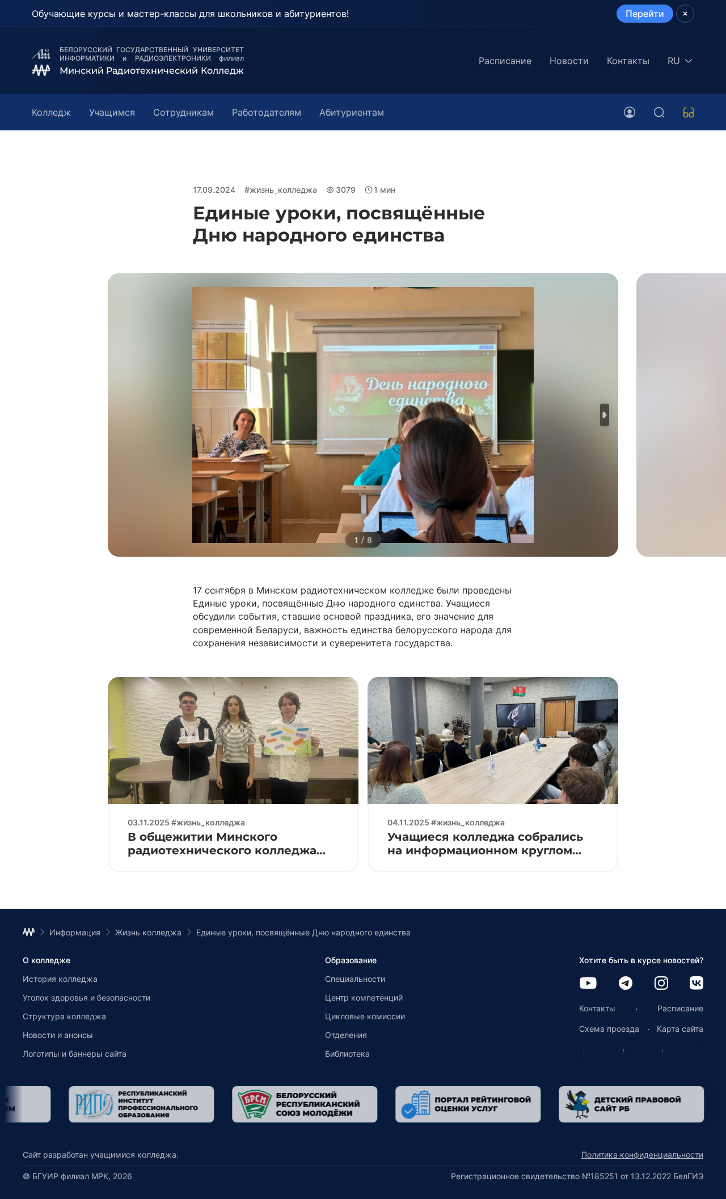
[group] (186, 1104)
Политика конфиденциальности (642, 1154)
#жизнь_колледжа (280, 189)
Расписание (505, 60)
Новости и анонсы (58, 1035)
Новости (569, 60)
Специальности (355, 979)
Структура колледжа (64, 1016)
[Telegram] (625, 984)
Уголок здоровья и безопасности (86, 997)
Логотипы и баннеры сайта (74, 1053)
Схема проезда (609, 1028)
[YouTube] (588, 984)
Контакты (628, 60)
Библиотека (347, 1053)
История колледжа (60, 979)
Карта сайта (680, 1028)
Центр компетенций (364, 997)
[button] (604, 415)
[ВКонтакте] (696, 984)
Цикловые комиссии (365, 1016)
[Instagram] (661, 984)
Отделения (346, 1035)
